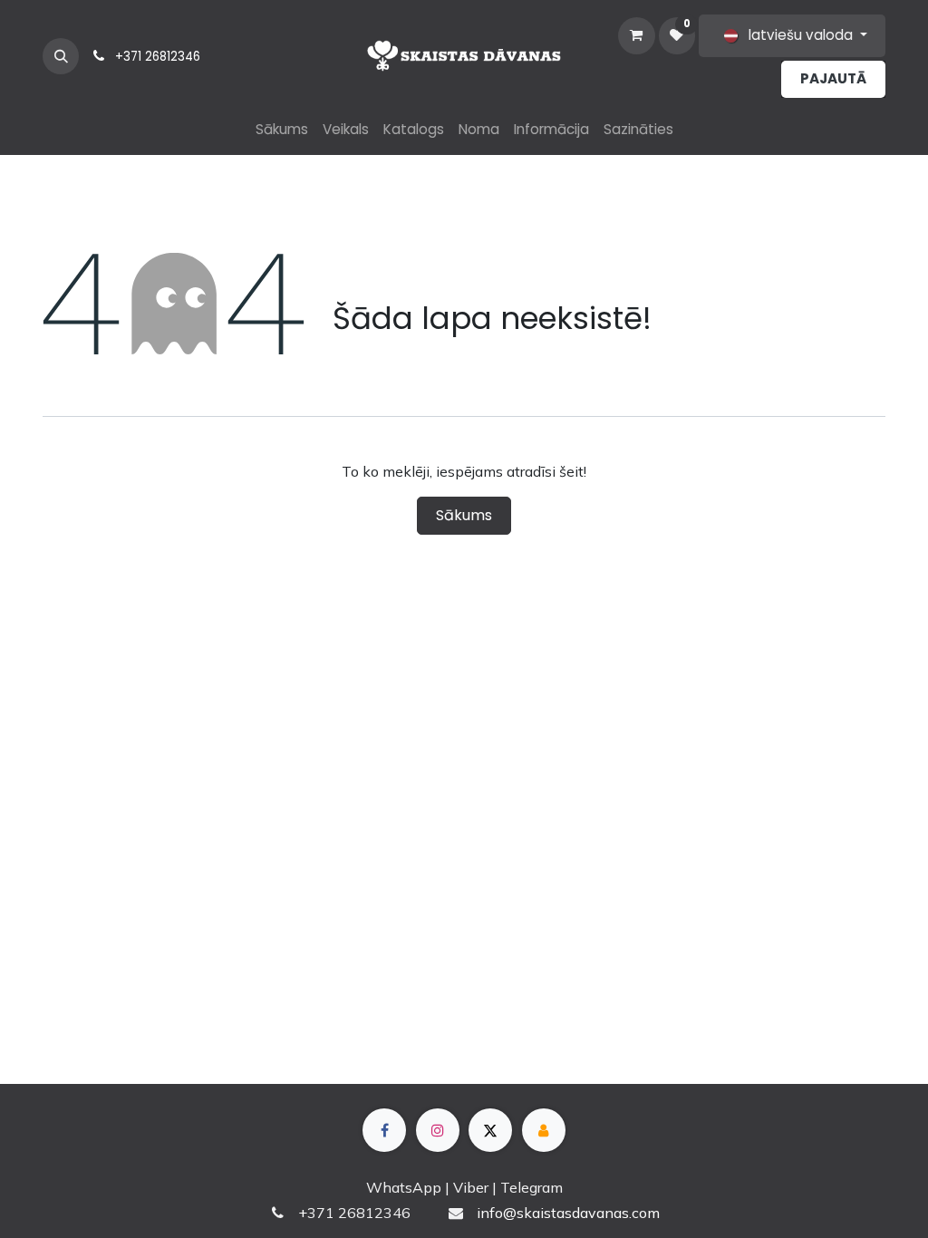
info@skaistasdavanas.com (568, 1213)
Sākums (464, 515)
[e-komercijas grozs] (636, 35)
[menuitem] (281, 130)
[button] (61, 56)
